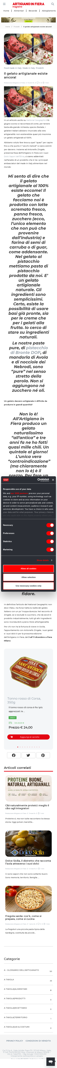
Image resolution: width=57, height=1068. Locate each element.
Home (6, 11)
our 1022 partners (19, 493)
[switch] (50, 533)
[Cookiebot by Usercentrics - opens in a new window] (37, 480)
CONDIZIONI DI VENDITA (38, 1041)
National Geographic (36, 120)
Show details (43, 560)
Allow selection (28, 577)
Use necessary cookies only (28, 586)
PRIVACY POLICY (14, 1041)
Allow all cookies (28, 568)
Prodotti (17, 27)
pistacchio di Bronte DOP (29, 350)
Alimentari (19, 11)
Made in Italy (29, 68)
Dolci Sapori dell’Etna (14, 156)
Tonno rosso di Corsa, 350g (24, 700)
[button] (14, 755)
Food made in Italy (13, 68)
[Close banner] (53, 480)
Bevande (33, 11)
